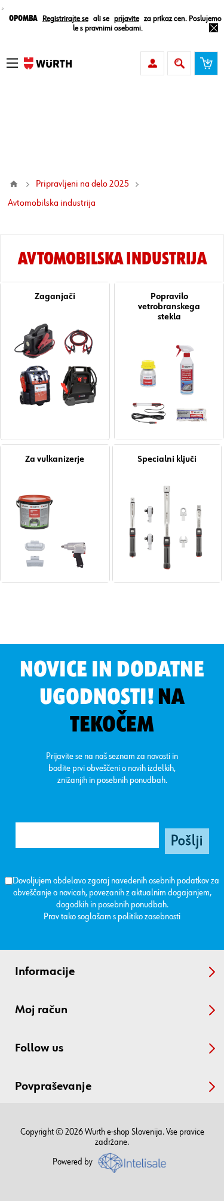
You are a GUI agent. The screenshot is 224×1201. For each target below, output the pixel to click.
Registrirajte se (65, 18)
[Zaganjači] (55, 364)
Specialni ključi (167, 459)
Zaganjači (55, 296)
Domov (14, 184)
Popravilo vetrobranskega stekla (169, 306)
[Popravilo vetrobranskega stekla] (169, 385)
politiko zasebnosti (149, 916)
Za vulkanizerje (54, 459)
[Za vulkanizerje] (55, 527)
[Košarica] (206, 63)
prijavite (126, 18)
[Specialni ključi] (167, 527)
